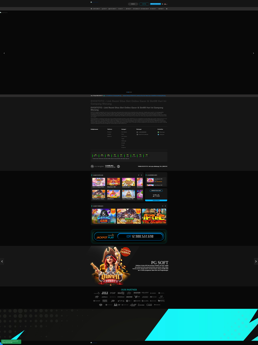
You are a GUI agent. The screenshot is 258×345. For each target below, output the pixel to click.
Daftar (144, 4)
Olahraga (137, 8)
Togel (128, 8)
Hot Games (96, 8)
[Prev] (139, 175)
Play (111, 237)
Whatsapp (162, 132)
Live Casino (112, 8)
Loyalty (109, 134)
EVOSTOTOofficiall (143, 134)
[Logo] (94, 4)
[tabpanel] (129, 53)
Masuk (133, 4)
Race (121, 8)
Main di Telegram (156, 3)
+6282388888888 (142, 132)
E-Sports (123, 147)
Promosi (109, 132)
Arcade (153, 8)
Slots (104, 8)
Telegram (162, 134)
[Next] (141, 175)
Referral (109, 136)
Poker (161, 8)
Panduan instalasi (66, 327)
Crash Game (145, 8)
